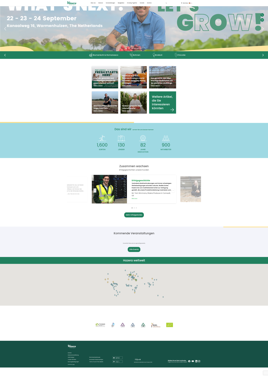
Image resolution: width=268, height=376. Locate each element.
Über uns (93, 3)
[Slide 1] (129, 48)
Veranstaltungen (110, 3)
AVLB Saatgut (71, 357)
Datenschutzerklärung (73, 355)
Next (263, 55)
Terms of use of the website (96, 361)
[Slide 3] (134, 48)
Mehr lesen (134, 198)
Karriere (149, 3)
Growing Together (132, 3)
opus (74, 364)
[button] (107, 282)
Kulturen (100, 3)
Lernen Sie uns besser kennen (143, 129)
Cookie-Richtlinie (72, 359)
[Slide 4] (137, 48)
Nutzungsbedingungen (73, 361)
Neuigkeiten (121, 3)
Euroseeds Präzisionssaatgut (96, 359)
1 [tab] (132, 207)
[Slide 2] (131, 48)
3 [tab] (136, 207)
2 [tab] (134, 207)
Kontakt (142, 3)
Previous (5, 55)
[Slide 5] (140, 48)
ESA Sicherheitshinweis (94, 357)
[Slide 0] (126, 48)
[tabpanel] (134, 189)
